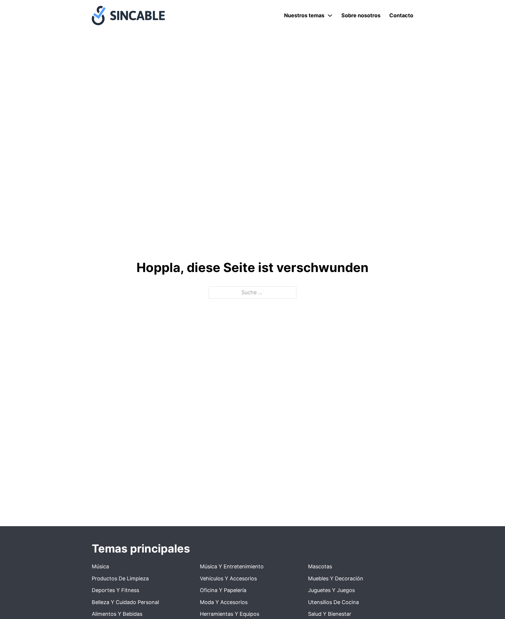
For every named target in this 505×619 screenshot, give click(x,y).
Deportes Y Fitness (115, 590)
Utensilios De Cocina (333, 602)
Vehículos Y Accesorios (228, 578)
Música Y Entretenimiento (232, 566)
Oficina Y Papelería (223, 590)
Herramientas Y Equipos (229, 614)
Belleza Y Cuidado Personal (125, 602)
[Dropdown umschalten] (330, 15)
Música (100, 566)
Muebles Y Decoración (335, 578)
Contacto (401, 15)
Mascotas (320, 566)
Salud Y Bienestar (329, 614)
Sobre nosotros (361, 15)
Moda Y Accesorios (224, 602)
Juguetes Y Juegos (331, 590)
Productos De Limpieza (120, 578)
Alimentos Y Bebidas (117, 614)
